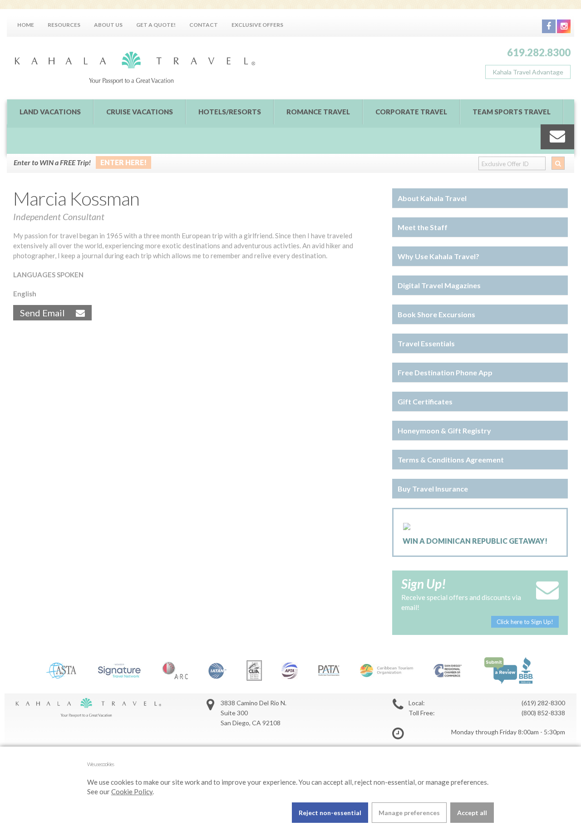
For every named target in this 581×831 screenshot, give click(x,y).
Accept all (472, 812)
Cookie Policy (132, 791)
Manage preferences (409, 812)
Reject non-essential (330, 812)
